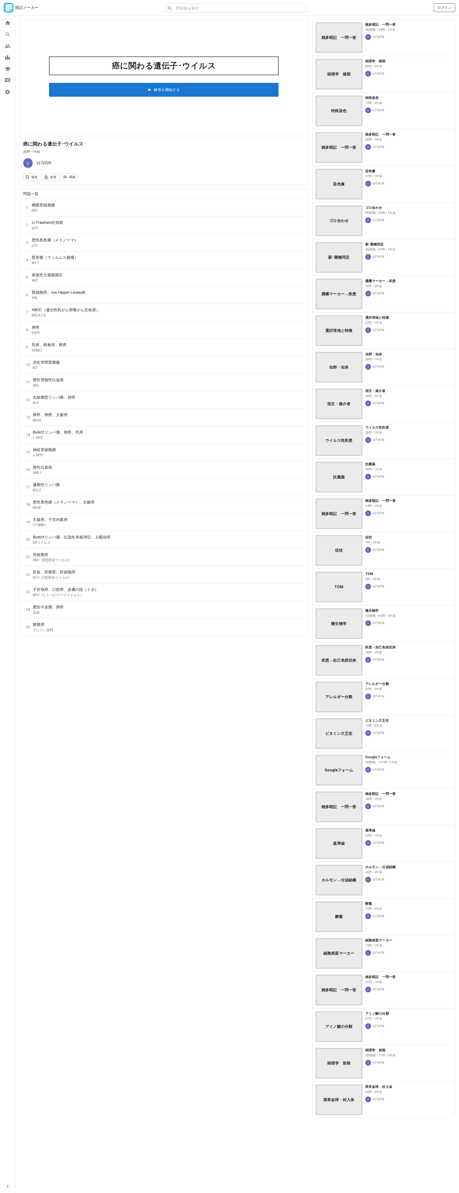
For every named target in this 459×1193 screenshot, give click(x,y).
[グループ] (7, 46)
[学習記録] (7, 57)
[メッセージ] (7, 80)
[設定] (7, 92)
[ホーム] (7, 23)
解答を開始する (167, 90)
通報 (72, 177)
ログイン (444, 8)
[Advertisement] (383, 1155)
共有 (53, 177)
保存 (34, 177)
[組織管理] (7, 69)
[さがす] (7, 34)
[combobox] (239, 8)
